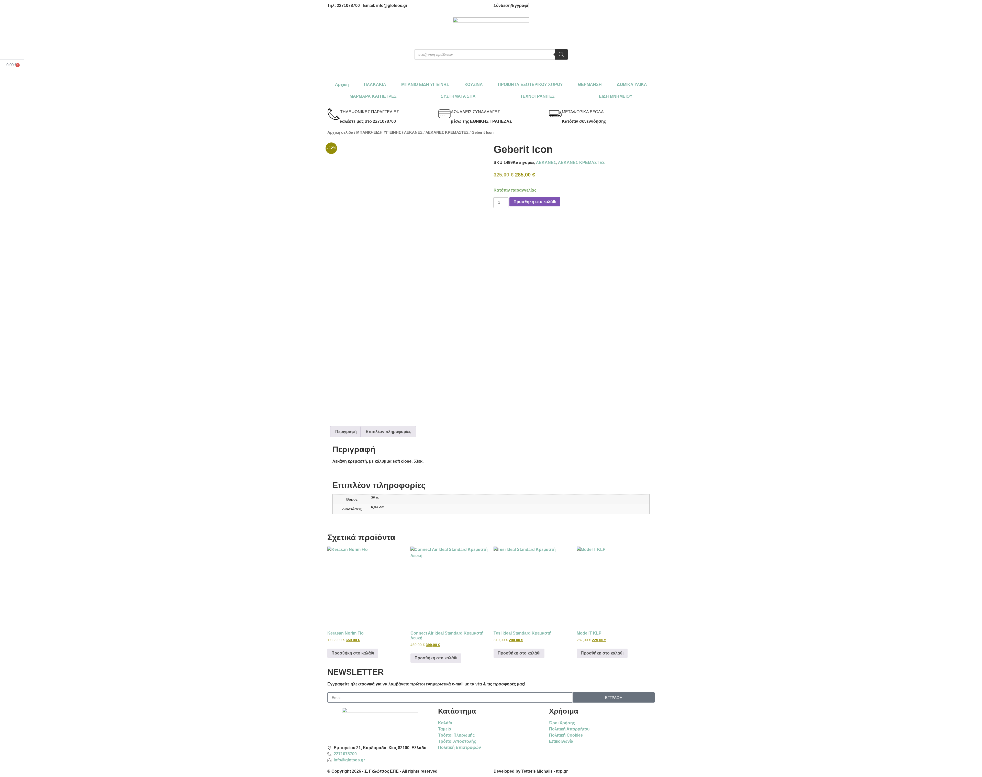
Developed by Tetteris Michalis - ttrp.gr (531, 771)
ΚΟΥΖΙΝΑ (473, 84)
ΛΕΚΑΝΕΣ (413, 132)
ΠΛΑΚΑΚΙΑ (375, 84)
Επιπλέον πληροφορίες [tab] (388, 431)
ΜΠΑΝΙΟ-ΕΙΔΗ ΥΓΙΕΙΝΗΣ (425, 84)
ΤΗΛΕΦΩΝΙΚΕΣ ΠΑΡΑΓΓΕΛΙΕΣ (369, 112)
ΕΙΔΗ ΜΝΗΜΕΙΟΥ (615, 96)
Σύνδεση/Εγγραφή (512, 5)
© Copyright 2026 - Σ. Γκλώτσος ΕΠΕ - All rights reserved (382, 771)
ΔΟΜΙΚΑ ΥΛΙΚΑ (632, 84)
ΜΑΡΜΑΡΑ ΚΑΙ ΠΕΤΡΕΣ (373, 96)
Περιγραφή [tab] (346, 431)
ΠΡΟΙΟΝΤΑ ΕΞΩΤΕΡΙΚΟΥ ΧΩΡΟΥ (530, 84)
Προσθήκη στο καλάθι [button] (352, 653)
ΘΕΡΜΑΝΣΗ (590, 84)
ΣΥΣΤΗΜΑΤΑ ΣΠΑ (458, 96)
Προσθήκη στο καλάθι (535, 201)
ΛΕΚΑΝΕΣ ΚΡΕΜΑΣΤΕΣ (447, 132)
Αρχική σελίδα (340, 132)
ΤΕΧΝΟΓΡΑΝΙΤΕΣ (537, 96)
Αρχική (342, 84)
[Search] (561, 54)
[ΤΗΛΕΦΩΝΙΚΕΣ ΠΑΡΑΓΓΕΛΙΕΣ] (333, 113)
